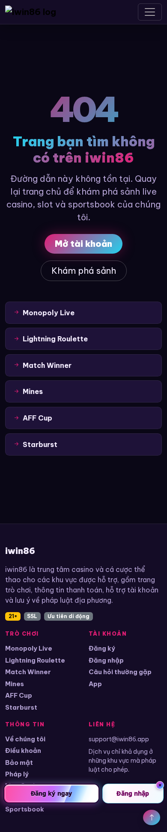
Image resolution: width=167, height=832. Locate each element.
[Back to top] (151, 817)
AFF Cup (18, 695)
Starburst (21, 707)
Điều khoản (23, 750)
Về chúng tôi (25, 739)
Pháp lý (17, 774)
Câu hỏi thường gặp (120, 672)
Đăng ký (102, 648)
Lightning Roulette (35, 660)
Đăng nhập (106, 660)
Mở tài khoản (83, 243)
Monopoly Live (28, 648)
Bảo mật (19, 762)
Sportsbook (24, 809)
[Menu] (150, 12)
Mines (14, 684)
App (95, 684)
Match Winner (28, 672)
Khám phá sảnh (83, 270)
